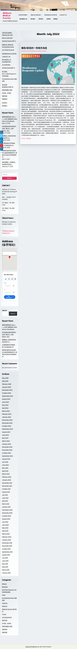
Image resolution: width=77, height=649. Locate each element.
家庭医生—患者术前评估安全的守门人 (9, 137)
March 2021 (5, 504)
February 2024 (6, 414)
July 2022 (5, 462)
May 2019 (5, 564)
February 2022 (6, 477)
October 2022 (6, 453)
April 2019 (5, 567)
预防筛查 (4, 96)
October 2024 (6, 393)
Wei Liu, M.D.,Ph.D (7, 38)
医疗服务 (33, 19)
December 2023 (7, 420)
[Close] (16, 252)
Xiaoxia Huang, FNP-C (9, 41)
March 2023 (6, 441)
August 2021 (6, 492)
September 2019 (7, 552)
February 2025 (6, 384)
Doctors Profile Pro (31, 647)
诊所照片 (49, 19)
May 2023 (5, 438)
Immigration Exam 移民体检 (9, 80)
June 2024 (5, 402)
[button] (9, 257)
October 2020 (6, 516)
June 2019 (5, 561)
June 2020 (5, 525)
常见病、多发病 (6, 93)
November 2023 (7, 423)
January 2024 (6, 417)
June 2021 (5, 498)
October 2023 (6, 426)
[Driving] (5, 278)
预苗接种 (4, 99)
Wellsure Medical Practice (7, 15)
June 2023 (5, 435)
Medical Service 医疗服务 (9, 610)
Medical (4, 606)
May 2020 (5, 528)
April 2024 (5, 408)
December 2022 (7, 447)
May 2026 (5, 378)
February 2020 (6, 537)
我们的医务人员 (23, 19)
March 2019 (5, 570)
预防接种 (4, 629)
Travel (4, 614)
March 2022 (6, 474)
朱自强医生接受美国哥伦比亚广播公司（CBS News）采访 (9, 128)
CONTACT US (63, 15)
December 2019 (7, 543)
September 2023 (7, 429)
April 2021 (5, 501)
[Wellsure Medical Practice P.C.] (9, 232)
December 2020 (7, 510)
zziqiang (44, 51)
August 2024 (6, 399)
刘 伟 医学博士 (6, 65)
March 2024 (6, 411)
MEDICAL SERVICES (36, 15)
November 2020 (7, 513)
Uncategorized (7, 617)
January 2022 (6, 480)
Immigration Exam (8, 47)
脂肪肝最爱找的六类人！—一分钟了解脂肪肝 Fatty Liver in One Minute (9, 119)
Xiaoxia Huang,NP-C (8, 68)
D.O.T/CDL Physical (8, 50)
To (4, 289)
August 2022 (6, 459)
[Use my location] (13, 285)
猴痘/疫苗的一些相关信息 (34, 48)
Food (3, 595)
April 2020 (5, 531)
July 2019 (5, 558)
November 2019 (7, 546)
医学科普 (41, 19)
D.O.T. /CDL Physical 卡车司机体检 (9, 75)
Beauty (4, 584)
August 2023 (6, 432)
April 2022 (5, 471)
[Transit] (15, 278)
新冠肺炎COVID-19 (7, 87)
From (5, 283)
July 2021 (5, 495)
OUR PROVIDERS (22, 15)
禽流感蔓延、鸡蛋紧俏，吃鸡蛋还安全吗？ (9, 163)
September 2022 (7, 456)
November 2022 (7, 450)
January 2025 (6, 387)
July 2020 (5, 522)
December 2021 (7, 483)
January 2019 (6, 573)
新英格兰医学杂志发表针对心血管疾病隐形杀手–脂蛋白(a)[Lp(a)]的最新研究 (9, 154)
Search (4, 310)
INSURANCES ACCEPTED (50, 15)
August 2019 (6, 555)
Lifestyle (4, 603)
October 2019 (6, 549)
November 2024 (7, 390)
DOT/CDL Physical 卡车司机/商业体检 (9, 591)
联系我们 (55, 19)
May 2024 (5, 405)
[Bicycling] (12, 278)
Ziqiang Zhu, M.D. (7, 35)
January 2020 (6, 540)
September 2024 (7, 396)
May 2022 (5, 468)
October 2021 (6, 489)
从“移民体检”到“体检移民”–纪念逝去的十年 (8, 144)
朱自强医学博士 (6, 62)
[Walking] (9, 278)
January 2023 (6, 444)
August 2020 (6, 519)
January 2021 (6, 507)
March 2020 (6, 534)
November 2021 (7, 486)
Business (5, 587)
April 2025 (5, 381)
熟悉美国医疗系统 (7, 90)
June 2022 (5, 465)
